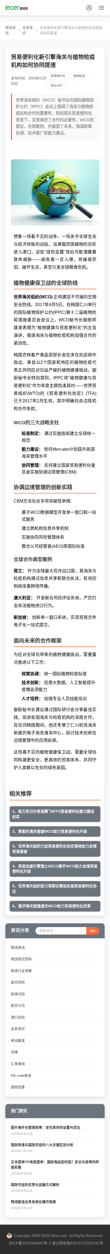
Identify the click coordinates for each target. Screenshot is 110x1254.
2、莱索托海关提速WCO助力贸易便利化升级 (49, 831)
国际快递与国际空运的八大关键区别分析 (42, 1145)
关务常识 (27, 30)
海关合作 (56, 85)
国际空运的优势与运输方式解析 (35, 1185)
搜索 (92, 930)
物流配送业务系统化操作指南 (33, 1202)
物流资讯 (10, 30)
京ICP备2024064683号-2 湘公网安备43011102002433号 (56, 1243)
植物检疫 (79, 76)
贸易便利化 (57, 76)
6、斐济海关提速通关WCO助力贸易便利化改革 (51, 906)
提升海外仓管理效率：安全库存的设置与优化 (45, 1127)
